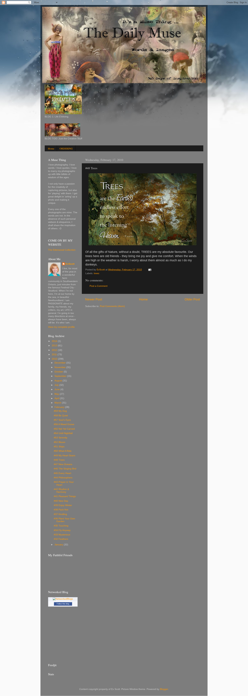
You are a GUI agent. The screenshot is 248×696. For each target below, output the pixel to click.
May (57, 394)
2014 (55, 341)
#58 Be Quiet (61, 415)
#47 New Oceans (63, 464)
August (58, 380)
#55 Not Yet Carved (64, 429)
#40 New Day (61, 501)
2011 (55, 354)
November (60, 367)
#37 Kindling (60, 514)
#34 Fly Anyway (62, 530)
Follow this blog (63, 604)
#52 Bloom (59, 442)
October (59, 371)
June (57, 389)
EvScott (70, 264)
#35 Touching (61, 525)
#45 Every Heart (62, 473)
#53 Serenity (60, 437)
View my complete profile (61, 327)
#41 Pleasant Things (65, 496)
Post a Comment (98, 286)
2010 (55, 359)
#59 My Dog (60, 411)
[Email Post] (149, 269)
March (58, 402)
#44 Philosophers (63, 477)
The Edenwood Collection (61, 250)
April (57, 398)
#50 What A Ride (63, 451)
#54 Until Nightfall (63, 433)
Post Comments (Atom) (112, 306)
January (59, 544)
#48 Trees (59, 460)
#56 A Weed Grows (64, 424)
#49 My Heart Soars (64, 455)
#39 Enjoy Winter (63, 505)
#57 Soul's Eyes (62, 420)
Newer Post (93, 299)
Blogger (164, 689)
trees (96, 273)
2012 (55, 350)
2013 (55, 345)
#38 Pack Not (61, 509)
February (59, 407)
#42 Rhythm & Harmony (61, 490)
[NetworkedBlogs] (63, 599)
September (60, 376)
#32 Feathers (61, 539)
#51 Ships (59, 446)
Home (51, 148)
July (56, 385)
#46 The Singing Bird (65, 468)
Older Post (192, 299)
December (60, 362)
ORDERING (66, 148)
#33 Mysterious (62, 534)
